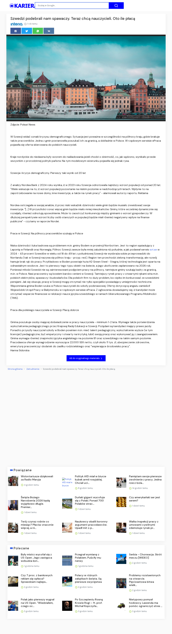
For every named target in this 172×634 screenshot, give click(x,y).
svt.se (153, 249)
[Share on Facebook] (15, 31)
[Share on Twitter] (27, 31)
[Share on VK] (49, 31)
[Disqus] (86, 417)
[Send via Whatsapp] (38, 31)
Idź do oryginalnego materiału (84, 358)
